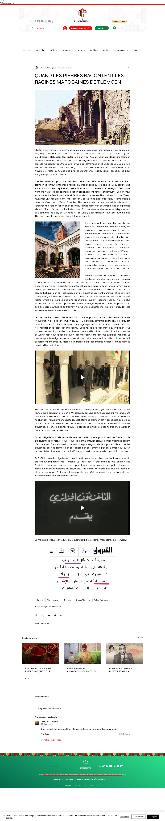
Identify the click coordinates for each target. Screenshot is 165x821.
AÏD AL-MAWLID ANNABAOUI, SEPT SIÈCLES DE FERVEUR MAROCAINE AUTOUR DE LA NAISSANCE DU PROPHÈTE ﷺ (82, 670)
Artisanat (107, 50)
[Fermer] (161, 816)
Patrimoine (56, 607)
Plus (135, 50)
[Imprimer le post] (61, 615)
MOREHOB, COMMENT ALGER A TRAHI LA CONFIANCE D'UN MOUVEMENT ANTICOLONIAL (121, 670)
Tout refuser (138, 816)
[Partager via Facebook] (36, 615)
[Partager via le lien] (55, 615)
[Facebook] (38, 21)
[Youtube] (42, 21)
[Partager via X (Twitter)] (42, 615)
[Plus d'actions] (128, 67)
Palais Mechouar (101, 600)
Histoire (39, 600)
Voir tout (139, 638)
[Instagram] (45, 21)
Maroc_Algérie (53, 600)
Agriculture (68, 50)
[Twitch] (53, 21)
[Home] (65, 28)
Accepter (153, 816)
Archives (94, 50)
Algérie (81, 50)
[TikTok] (35, 21)
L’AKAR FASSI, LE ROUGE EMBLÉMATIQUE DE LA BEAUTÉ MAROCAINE (38, 670)
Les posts (26, 50)
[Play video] (82, 377)
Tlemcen (67, 600)
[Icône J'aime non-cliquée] (42, 734)
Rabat (2, 0)
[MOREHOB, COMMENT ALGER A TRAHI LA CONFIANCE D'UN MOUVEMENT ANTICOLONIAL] (124, 653)
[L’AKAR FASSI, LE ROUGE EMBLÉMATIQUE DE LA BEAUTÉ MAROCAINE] (40, 653)
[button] (119, 21)
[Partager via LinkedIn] (48, 615)
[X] (31, 21)
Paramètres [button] (124, 816)
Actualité (40, 50)
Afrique (53, 50)
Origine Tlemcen (83, 600)
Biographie (122, 50)
